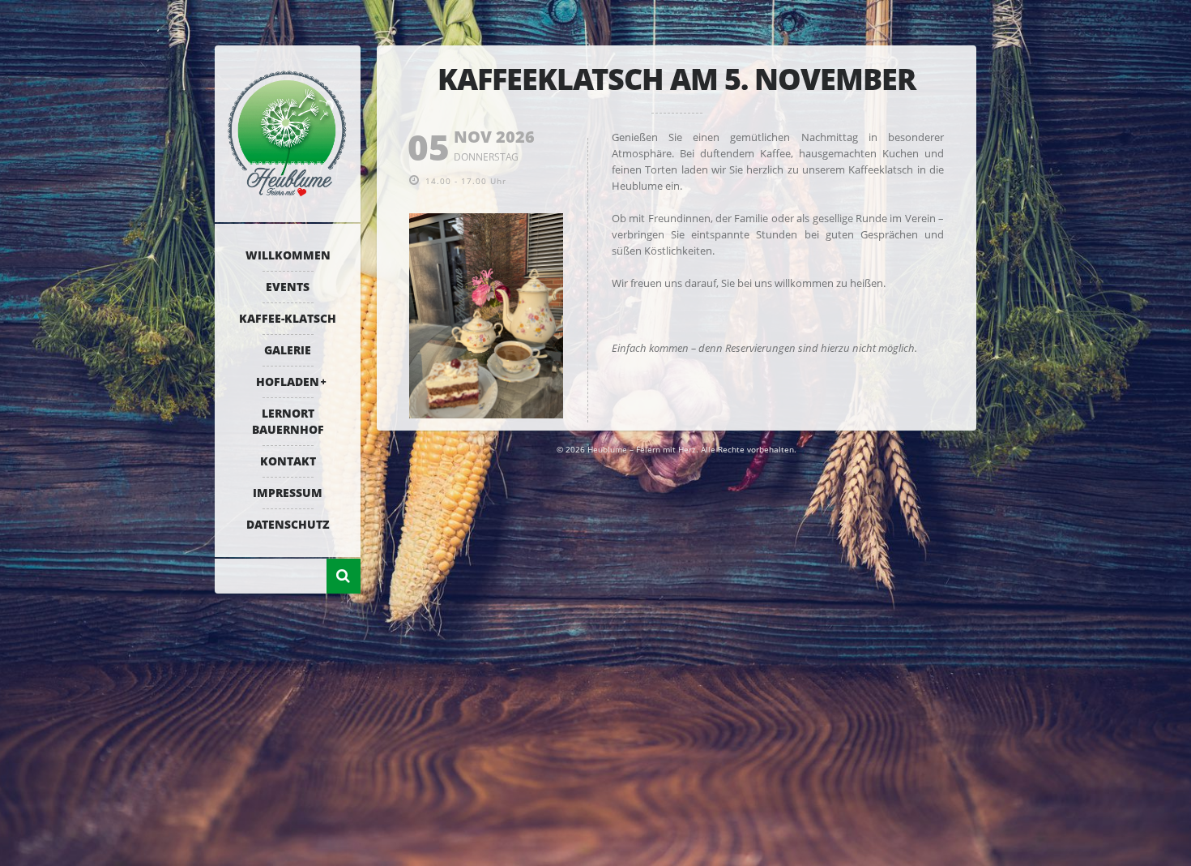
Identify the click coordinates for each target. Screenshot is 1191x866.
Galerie (287, 350)
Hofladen (287, 381)
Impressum (287, 492)
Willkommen (288, 255)
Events (287, 286)
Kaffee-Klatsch (287, 318)
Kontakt (288, 461)
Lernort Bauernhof (288, 421)
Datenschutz (288, 524)
